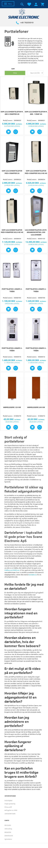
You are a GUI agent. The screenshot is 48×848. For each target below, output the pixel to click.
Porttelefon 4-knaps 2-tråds (36, 290)
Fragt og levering (10, 804)
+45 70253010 (26, 22)
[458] (8, 190)
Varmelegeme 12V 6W (12, 407)
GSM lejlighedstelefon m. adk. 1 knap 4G (36, 112)
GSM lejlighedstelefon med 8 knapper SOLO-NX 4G (12, 231)
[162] (8, 368)
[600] (8, 131)
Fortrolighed (8, 800)
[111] (32, 309)
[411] (32, 427)
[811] (32, 190)
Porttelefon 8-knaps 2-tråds (36, 349)
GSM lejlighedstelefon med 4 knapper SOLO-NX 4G (36, 172)
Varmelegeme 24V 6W (36, 407)
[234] (8, 309)
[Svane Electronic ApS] (24, 13)
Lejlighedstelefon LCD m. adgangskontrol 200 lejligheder (36, 232)
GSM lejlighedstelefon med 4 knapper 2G (12, 172)
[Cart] (42, 4)
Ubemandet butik (10, 814)
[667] (32, 131)
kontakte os (33, 575)
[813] (8, 250)
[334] (8, 427)
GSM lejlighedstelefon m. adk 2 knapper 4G (12, 112)
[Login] (36, 4)
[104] (32, 368)
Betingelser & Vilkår (11, 810)
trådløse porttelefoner (11, 570)
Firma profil (8, 807)
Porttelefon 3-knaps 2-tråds (12, 290)
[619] (32, 250)
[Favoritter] (29, 4)
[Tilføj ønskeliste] (15, 131)
